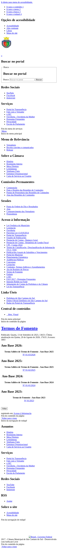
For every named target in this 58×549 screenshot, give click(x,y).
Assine (9, 501)
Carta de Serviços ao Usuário (18, 176)
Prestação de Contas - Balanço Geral (22, 240)
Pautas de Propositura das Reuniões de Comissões (27, 192)
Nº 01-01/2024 (29, 385)
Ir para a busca (13, 12)
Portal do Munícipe (14, 255)
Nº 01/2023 (29, 400)
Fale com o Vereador (15, 112)
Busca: (6, 79)
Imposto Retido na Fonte (17, 282)
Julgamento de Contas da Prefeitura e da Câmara (27, 284)
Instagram (10, 489)
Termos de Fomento (19, 328)
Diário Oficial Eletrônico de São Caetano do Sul (26, 300)
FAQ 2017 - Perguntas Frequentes (21, 279)
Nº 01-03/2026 (29, 355)
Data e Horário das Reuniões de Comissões (24, 190)
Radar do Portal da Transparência (20, 303)
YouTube (10, 485)
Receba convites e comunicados (20, 147)
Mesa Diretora (12, 166)
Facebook (10, 487)
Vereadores (11, 145)
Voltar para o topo (9, 418)
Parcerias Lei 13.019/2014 (17, 233)
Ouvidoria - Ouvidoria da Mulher (20, 117)
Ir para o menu (13, 9)
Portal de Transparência (16, 235)
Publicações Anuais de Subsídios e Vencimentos (26, 252)
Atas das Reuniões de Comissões (20, 195)
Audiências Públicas (15, 260)
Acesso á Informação (22, 413)
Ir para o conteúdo (15, 7)
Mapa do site (11, 33)
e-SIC (8, 114)
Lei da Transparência (15, 286)
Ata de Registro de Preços (17, 269)
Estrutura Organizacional (17, 174)
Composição (11, 188)
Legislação (11, 228)
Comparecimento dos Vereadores (20, 211)
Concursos (11, 262)
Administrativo (48, 522)
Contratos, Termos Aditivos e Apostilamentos (25, 267)
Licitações (10, 264)
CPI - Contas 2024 (14, 245)
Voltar (4, 409)
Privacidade (11, 122)
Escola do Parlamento (15, 124)
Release (9, 150)
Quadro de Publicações (16, 238)
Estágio (9, 274)
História (9, 161)
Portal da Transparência (16, 109)
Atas (8, 209)
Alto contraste (12, 28)
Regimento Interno (14, 164)
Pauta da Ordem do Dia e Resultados (22, 206)
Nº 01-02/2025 (29, 370)
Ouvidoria (10, 230)
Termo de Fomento (14, 272)
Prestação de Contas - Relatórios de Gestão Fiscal (27, 242)
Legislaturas (11, 169)
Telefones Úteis (13, 171)
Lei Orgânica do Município (18, 225)
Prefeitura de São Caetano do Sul (20, 298)
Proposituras (11, 214)
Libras (9, 30)
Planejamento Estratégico (17, 257)
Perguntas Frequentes (15, 119)
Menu (4, 131)
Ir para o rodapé (14, 14)
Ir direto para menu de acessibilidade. (17, 2)
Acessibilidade (12, 26)
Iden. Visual (13, 314)
